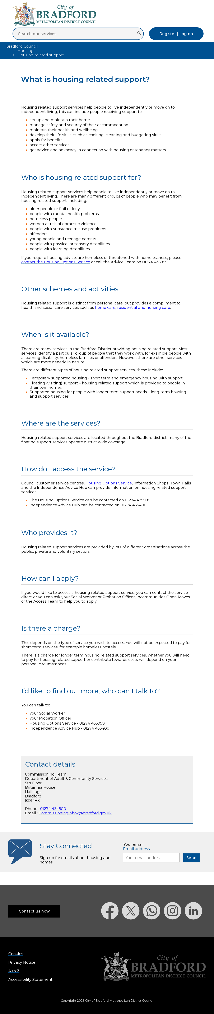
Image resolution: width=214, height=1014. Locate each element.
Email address (136, 849)
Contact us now (34, 911)
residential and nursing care (143, 307)
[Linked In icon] (195, 927)
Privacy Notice (21, 962)
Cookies (15, 954)
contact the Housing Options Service (55, 262)
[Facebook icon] (111, 927)
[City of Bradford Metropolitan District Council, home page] (54, 24)
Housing (26, 50)
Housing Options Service (109, 483)
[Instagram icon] (174, 927)
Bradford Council (22, 46)
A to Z (13, 971)
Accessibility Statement (30, 979)
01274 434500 (53, 808)
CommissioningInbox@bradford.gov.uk (75, 813)
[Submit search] (139, 33)
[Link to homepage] (153, 966)
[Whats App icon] (153, 927)
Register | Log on (176, 34)
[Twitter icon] (132, 927)
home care (105, 307)
